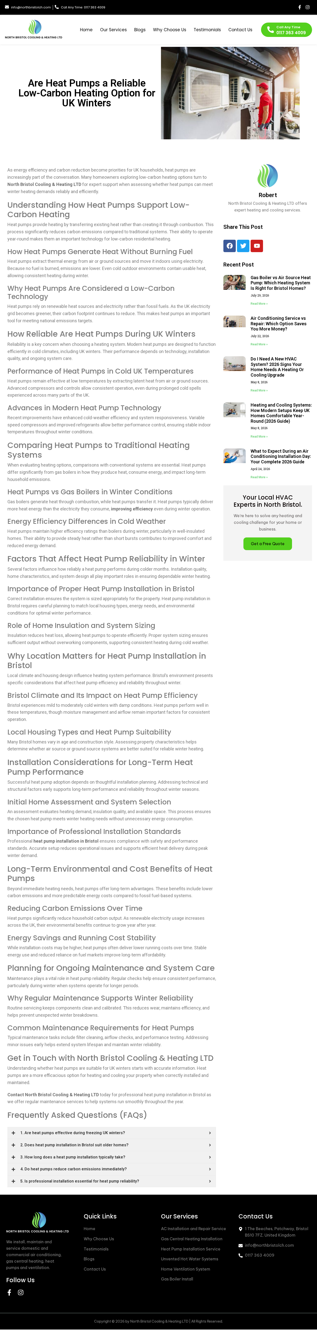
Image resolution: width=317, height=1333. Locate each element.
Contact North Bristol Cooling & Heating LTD (53, 1094)
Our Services (113, 29)
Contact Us (240, 29)
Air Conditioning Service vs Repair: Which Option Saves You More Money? (279, 323)
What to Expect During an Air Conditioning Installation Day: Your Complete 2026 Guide (281, 456)
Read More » (259, 303)
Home (86, 29)
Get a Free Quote (268, 543)
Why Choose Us (169, 29)
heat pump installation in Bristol (66, 841)
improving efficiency (132, 508)
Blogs (140, 29)
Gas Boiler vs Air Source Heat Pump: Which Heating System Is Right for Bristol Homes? (281, 283)
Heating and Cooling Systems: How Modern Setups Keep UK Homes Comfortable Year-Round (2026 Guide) (281, 413)
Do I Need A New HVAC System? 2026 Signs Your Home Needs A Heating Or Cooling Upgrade (277, 367)
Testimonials (207, 29)
